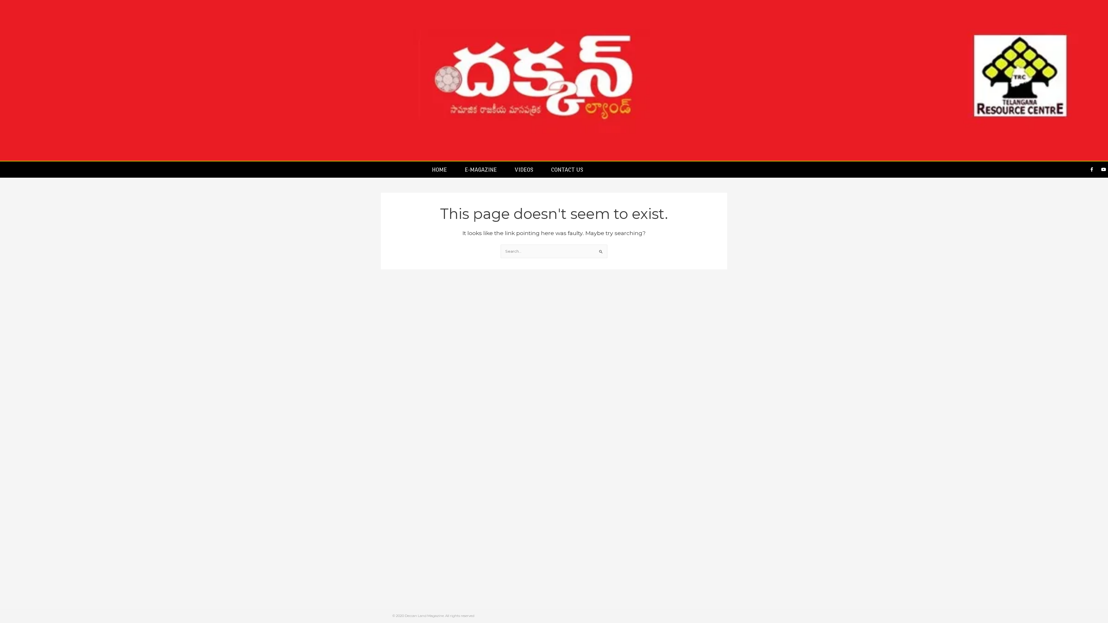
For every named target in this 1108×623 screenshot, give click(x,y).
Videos (524, 169)
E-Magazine (481, 169)
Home (439, 169)
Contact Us (567, 169)
